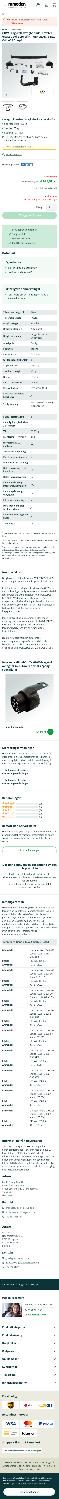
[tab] (7, 107)
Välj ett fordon (16, 23)
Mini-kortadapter (14, 726)
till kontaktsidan (37, 1314)
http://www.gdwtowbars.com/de (22, 1262)
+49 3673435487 (13, 1216)
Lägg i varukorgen (31, 215)
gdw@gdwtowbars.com (17, 1258)
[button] (46, 5)
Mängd (39, 207)
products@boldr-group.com (20, 1207)
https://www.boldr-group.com (20, 1212)
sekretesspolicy (40, 1483)
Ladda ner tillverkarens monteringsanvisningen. (16, 772)
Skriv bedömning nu (29, 850)
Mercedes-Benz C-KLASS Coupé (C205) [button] (26, 942)
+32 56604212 (12, 1267)
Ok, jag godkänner (29, 1491)
